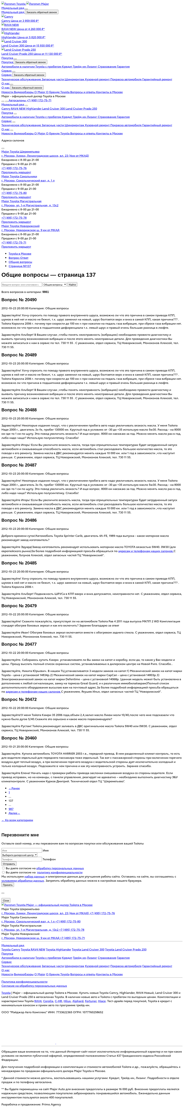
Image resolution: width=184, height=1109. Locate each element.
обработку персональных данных (60, 868)
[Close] (2, 148)
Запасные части (53, 79)
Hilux (67, 1001)
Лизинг (92, 66)
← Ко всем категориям (17, 820)
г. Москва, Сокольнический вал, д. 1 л (28, 180)
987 (11, 809)
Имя (46, 850)
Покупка (7, 62)
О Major (40, 92)
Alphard (77, 1001)
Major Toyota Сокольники (19, 176)
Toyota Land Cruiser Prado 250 (125, 949)
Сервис (6, 74)
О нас (5, 87)
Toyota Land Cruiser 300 (88, 949)
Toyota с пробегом (48, 66)
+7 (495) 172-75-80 (14, 192)
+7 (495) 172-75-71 (13, 242)
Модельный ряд (13, 12)
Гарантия (123, 66)
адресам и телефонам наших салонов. (146, 551)
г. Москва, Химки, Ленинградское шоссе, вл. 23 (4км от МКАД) (45, 155)
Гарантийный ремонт (157, 79)
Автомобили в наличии (18, 66)
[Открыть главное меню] (2, 101)
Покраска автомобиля (126, 79)
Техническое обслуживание (21, 79)
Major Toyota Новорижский (20, 226)
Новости (7, 92)
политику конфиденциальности (59, 872)
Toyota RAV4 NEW (33, 949)
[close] (2, 893)
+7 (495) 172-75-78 (14, 217)
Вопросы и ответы (83, 92)
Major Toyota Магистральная (21, 201)
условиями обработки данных (22, 880)
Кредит (67, 66)
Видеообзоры (24, 92)
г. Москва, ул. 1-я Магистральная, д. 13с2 (29, 205)
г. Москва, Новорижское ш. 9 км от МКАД (30, 230)
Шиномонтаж (75, 79)
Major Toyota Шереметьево (20, 151)
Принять (8, 884)
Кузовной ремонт (97, 79)
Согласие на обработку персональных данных (34, 985)
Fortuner (90, 1001)
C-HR (58, 1001)
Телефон (49, 859)
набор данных (34, 876)
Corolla (48, 1001)
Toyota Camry (10, 949)
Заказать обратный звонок (41, 12)
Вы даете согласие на (45, 868)
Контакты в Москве (109, 92)
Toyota (6, 992)
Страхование (107, 66)
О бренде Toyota (58, 92)
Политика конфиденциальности (24, 981)
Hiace (102, 1001)
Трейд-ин (80, 66)
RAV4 (38, 1001)
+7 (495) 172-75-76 (14, 168)
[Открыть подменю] (26, 9)
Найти (72, 284)
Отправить (9, 863)
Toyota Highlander (58, 949)
